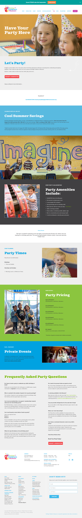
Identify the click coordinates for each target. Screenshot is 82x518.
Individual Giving (35, 491)
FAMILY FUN (28, 11)
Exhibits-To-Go (7, 499)
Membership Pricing (36, 482)
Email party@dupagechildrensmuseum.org (46, 99)
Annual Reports (21, 487)
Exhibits (6, 480)
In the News (20, 489)
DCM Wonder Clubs (8, 501)
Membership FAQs (36, 483)
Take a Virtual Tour (22, 494)
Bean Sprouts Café (8, 482)
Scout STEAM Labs (8, 502)
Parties (19, 480)
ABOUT (19, 485)
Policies (20, 493)
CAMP (34, 11)
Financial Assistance (36, 486)
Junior (19, 501)
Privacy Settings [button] (30, 512)
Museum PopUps (7, 498)
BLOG (33, 478)
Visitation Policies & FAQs (9, 483)
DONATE (75, 11)
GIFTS (19, 476)
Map (69, 455)
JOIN (57, 11)
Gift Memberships (36, 485)
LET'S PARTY (21, 478)
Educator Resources (8, 503)
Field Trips (6, 495)
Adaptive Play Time (8, 479)
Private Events (21, 481)
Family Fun (7, 485)
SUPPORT (69, 11)
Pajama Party (7, 488)
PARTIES (39, 11)
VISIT (23, 11)
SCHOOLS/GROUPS (46, 11)
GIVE (33, 488)
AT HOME (34, 476)
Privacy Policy (7, 512)
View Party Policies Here (54, 434)
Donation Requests (37, 496)
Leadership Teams (22, 490)
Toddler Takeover (8, 487)
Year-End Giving (35, 489)
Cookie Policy (22, 512)
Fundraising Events (36, 494)
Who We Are (21, 486)
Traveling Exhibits (35, 499)
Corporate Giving (35, 492)
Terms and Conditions (15, 512)
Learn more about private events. (12, 361)
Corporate (20, 499)
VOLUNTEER (62, 11)
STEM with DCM (7, 496)
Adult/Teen (20, 498)
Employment (21, 492)
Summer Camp (7, 490)
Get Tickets (6, 478)
